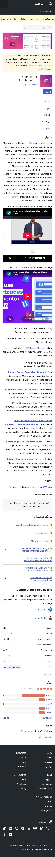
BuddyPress (45, 810)
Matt (48, 801)
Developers (47, 784)
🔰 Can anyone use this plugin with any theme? (41, 578)
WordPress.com (43, 797)
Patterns (22, 766)
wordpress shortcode (12, 667)
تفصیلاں (46, 101)
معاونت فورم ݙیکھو (45, 737)
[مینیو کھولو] (4, 4)
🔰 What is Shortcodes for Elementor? (34, 525)
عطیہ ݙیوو (21, 784)
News (49, 757)
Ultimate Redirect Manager (20, 459)
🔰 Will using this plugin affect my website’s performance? (38, 569)
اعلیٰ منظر (47, 674)
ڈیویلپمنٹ (46, 121)
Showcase (21, 753)
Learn (49, 775)
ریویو (48, 108)
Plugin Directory (45, 11)
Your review (46, 718)
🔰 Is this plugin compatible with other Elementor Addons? (38, 559)
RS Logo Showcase (21, 403)
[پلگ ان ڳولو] (25, 27)
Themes (22, 757)
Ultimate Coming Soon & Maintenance (26, 372)
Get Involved (20, 775)
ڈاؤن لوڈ (48, 92)
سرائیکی (42, 822)
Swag (22, 788)
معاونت (46, 128)
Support (48, 779)
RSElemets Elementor (36, 348)
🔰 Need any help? (43, 533)
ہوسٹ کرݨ (47, 762)
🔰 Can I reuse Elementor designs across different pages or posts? (36, 549)
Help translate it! (10, 19)
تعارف (49, 753)
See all (6, 718)
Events (23, 779)
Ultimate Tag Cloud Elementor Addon (23, 441)
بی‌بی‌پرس (46, 806)
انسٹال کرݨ (45, 115)
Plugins (23, 762)
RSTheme (33, 84)
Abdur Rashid (41, 618)
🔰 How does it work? (41, 541)
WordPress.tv (44, 788)
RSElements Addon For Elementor (22, 389)
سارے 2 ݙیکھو (7, 661)
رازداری (49, 766)
